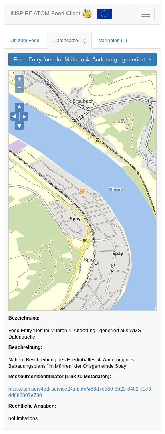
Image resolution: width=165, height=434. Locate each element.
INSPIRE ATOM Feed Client (46, 13)
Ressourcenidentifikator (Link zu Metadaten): (59, 376)
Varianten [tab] (113, 40)
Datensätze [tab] (69, 40)
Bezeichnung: (24, 318)
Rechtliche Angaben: (32, 406)
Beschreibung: (25, 347)
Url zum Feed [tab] (25, 40)
